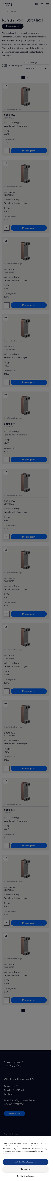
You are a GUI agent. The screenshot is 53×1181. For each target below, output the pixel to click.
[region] (25, 1158)
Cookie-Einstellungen (25, 1176)
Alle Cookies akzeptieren (25, 1162)
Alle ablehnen (25, 1169)
